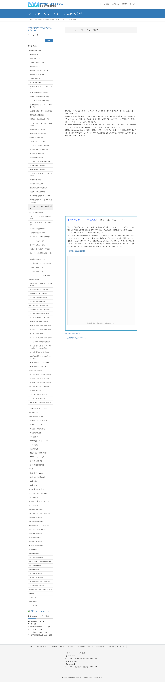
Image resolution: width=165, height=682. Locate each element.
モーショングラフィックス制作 (38, 493)
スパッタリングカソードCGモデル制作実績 (41, 175)
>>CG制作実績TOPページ (74, 333)
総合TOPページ (33, 412)
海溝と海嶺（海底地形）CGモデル (40, 249)
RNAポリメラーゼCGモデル (38, 74)
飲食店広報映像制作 (35, 565)
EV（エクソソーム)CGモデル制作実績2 (41, 224)
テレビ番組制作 (33, 497)
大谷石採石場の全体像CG (37, 301)
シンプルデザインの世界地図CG (39, 378)
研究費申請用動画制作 (35, 541)
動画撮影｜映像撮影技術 (37, 429)
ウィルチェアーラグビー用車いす (40, 161)
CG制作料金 (33, 485)
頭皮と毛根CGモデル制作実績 (39, 93)
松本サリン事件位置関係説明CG (39, 313)
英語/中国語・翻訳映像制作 (38, 453)
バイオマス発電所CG (36, 184)
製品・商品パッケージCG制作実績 (39, 386)
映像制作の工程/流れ (36, 461)
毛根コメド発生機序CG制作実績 (39, 97)
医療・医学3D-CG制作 (37, 473)
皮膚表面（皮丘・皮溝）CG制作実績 (41, 111)
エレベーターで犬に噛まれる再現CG (41, 338)
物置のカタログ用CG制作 (37, 192)
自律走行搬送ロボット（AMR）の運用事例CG (41, 201)
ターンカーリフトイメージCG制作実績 (41, 207)
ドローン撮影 (34, 445)
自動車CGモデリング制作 (37, 141)
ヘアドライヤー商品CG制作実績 (39, 145)
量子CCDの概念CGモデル (38, 245)
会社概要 (54, 646)
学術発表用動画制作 (35, 537)
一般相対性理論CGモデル (37, 233)
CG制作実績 (33, 46)
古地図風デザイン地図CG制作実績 (40, 382)
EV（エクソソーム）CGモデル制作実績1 (40, 217)
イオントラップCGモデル (37, 241)
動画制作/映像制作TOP (36, 416)
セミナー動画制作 (34, 569)
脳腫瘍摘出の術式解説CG (37, 129)
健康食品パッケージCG (37, 390)
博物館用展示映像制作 (35, 533)
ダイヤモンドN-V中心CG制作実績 (40, 275)
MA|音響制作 (34, 437)
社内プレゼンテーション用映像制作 (39, 513)
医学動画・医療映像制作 (36, 545)
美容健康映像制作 (34, 553)
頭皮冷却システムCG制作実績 (39, 149)
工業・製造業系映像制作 (36, 557)
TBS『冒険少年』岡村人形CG (39, 366)
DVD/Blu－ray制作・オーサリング (39, 501)
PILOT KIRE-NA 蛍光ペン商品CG (40, 402)
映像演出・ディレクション (38, 424)
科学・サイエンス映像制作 (37, 529)
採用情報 (71, 646)
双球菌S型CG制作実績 (37, 115)
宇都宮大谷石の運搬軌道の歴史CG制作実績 (41, 284)
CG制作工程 (33, 481)
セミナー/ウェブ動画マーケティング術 (40, 589)
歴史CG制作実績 (34, 279)
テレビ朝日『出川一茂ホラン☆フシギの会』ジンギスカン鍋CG (40, 347)
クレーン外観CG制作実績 (37, 165)
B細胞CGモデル (35, 78)
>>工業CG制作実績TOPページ (75, 338)
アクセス (62, 646)
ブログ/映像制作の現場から (37, 585)
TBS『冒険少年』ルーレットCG (39, 362)
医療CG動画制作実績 (35, 50)
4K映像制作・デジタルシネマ (39, 441)
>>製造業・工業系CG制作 (76, 251)
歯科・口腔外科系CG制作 (37, 477)
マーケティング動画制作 (36, 577)
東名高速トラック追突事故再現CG (40, 330)
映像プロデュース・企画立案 (38, 420)
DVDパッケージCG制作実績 (38, 394)
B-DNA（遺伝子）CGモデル (38, 62)
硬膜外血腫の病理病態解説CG (39, 133)
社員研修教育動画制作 (35, 517)
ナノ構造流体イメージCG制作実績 (40, 263)
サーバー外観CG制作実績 (37, 169)
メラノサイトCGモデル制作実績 (39, 101)
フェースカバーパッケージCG (39, 398)
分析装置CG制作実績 (36, 157)
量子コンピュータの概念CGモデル (40, 237)
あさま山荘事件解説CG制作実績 (39, 317)
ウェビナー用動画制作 (35, 573)
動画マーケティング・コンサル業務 (39, 581)
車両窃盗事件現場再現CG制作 (39, 322)
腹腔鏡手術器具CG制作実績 (38, 188)
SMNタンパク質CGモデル (38, 229)
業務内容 (90, 646)
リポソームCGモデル (36, 267)
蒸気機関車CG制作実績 (37, 153)
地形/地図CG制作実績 (35, 370)
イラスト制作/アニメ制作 (36, 489)
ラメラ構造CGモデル (36, 271)
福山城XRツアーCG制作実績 (38, 293)
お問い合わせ (80, 646)
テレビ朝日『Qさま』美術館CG (39, 352)
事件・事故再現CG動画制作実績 (38, 305)
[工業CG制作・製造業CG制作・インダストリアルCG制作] (101, 289)
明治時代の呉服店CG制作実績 (39, 289)
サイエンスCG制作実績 (36, 212)
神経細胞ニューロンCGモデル (39, 70)
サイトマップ (33, 606)
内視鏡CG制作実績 (35, 180)
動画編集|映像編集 (35, 433)
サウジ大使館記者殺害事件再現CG (40, 326)
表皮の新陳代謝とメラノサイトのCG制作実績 (41, 106)
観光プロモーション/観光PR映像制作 (40, 561)
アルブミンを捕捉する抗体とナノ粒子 (40, 254)
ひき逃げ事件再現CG (36, 334)
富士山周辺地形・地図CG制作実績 (40, 374)
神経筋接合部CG (35, 66)
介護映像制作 (33, 549)
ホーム (32, 646)
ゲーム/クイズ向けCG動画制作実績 (39, 342)
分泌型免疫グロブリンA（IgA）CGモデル (41, 88)
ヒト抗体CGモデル (35, 82)
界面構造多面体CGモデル (37, 259)
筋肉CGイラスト (35, 58)
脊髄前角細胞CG (35, 54)
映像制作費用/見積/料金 (37, 465)
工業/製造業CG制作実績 (36, 137)
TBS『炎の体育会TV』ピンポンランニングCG (41, 357)
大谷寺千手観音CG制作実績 (38, 297)
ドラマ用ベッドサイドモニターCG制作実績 (41, 124)
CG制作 (31, 469)
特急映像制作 (34, 449)
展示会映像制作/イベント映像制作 (39, 525)
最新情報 (31, 593)
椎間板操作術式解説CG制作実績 (39, 119)
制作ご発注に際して (43, 646)
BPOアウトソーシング (37, 457)
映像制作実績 (33, 602)
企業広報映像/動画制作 (35, 509)
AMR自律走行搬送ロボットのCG (40, 196)
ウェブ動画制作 (33, 505)
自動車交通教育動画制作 (36, 521)
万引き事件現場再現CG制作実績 (39, 309)
